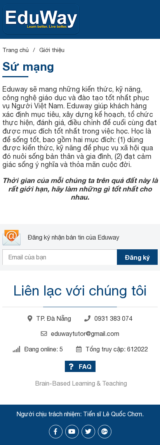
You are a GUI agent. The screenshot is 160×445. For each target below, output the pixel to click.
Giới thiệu (51, 50)
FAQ (84, 366)
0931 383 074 (113, 318)
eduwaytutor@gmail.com (85, 333)
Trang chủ (15, 50)
